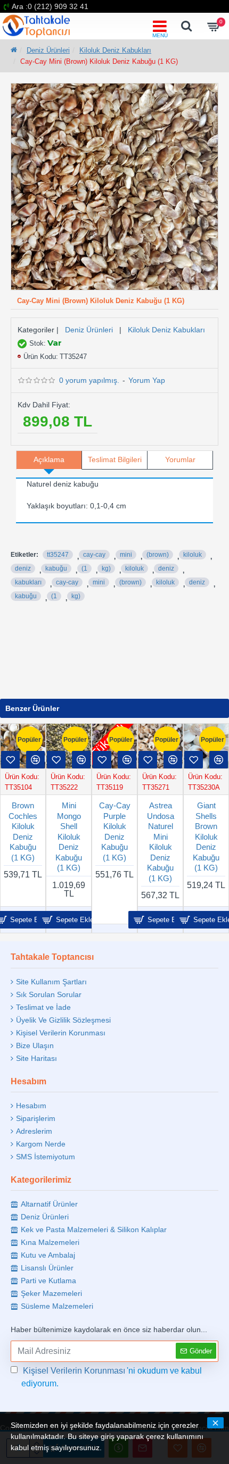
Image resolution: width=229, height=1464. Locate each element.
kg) (106, 568)
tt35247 (58, 554)
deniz (23, 568)
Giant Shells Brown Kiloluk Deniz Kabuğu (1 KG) (206, 836)
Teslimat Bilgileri (115, 459)
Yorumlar (180, 459)
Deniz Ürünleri (48, 50)
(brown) (157, 554)
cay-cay (94, 554)
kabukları (28, 582)
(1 (84, 568)
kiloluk (192, 554)
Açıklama (49, 459)
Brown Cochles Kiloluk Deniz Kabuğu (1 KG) (23, 831)
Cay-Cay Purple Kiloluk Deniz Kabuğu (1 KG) (114, 831)
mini (126, 554)
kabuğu (56, 568)
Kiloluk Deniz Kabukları (115, 50)
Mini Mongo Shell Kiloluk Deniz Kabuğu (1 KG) (68, 836)
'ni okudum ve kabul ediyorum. (111, 1377)
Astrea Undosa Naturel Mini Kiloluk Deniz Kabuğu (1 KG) (160, 842)
